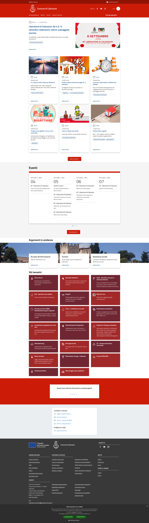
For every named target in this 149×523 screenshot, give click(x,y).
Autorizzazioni (78, 473)
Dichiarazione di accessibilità (82, 493)
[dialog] (74, 513)
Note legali (77, 490)
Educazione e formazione (81, 459)
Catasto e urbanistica (57, 468)
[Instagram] (104, 9)
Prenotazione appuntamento (59, 484)
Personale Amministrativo (36, 473)
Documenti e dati (33, 476)
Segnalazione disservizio (58, 487)
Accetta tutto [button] (68, 517)
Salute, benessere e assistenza (83, 471)
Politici (30, 471)
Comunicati (101, 462)
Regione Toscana (33, 2)
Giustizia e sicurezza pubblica (82, 462)
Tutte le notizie (74, 159)
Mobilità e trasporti (57, 471)
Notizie (34, 22)
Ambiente (77, 468)
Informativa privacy (80, 487)
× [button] (147, 506)
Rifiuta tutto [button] (80, 516)
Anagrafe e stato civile (58, 459)
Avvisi (99, 465)
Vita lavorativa (56, 465)
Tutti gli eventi (73, 232)
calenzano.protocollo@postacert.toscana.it (40, 503)
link (89, 513)
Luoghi (99, 473)
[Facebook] (96, 9)
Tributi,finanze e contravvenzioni (83, 465)
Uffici (30, 465)
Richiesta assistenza (57, 493)
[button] (74, 520)
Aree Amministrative (34, 462)
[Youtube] (100, 9)
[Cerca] (118, 8)
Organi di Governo (33, 459)
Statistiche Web (79, 496)
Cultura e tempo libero (58, 462)
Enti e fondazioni (33, 468)
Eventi (99, 475)
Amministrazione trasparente (82, 484)
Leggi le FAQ (55, 490)
